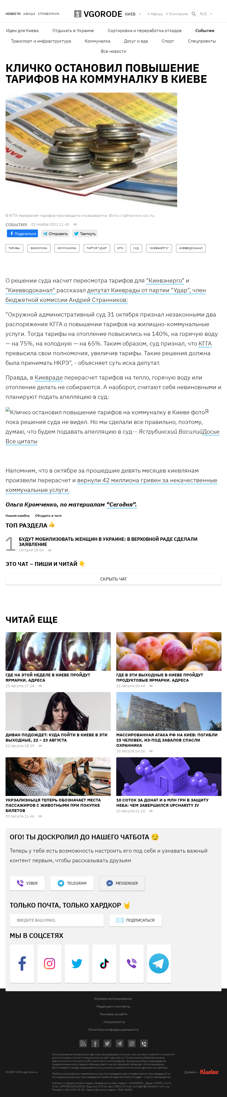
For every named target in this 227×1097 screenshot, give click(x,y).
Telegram (76, 883)
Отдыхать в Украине (73, 30)
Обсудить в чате (48, 515)
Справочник (48, 13)
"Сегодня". (121, 504)
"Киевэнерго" (165, 280)
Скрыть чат (113, 579)
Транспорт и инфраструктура (41, 41)
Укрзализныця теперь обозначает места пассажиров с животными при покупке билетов (53, 805)
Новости (13, 13)
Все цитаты (21, 441)
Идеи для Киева (22, 30)
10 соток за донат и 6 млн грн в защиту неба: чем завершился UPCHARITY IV (162, 802)
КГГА (205, 343)
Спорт (168, 41)
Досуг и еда (136, 41)
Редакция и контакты (113, 1006)
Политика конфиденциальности (113, 1029)
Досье (211, 431)
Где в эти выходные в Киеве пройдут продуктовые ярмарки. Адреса (159, 677)
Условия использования (112, 998)
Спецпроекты (202, 41)
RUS (203, 14)
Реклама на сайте (113, 1014)
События (204, 30)
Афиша (29, 13)
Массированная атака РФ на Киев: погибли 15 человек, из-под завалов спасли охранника (167, 740)
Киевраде (49, 377)
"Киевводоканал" (31, 290)
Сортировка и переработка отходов (145, 30)
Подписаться (140, 920)
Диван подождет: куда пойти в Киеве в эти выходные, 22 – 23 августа (56, 737)
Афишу (157, 14)
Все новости (113, 51)
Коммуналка (97, 41)
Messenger (127, 883)
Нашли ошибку (18, 515)
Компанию (178, 14)
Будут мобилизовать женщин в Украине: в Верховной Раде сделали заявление (108, 541)
